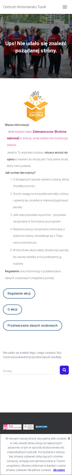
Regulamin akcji (19, 293)
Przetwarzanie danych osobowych (33, 325)
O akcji (12, 309)
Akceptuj (59, 470)
